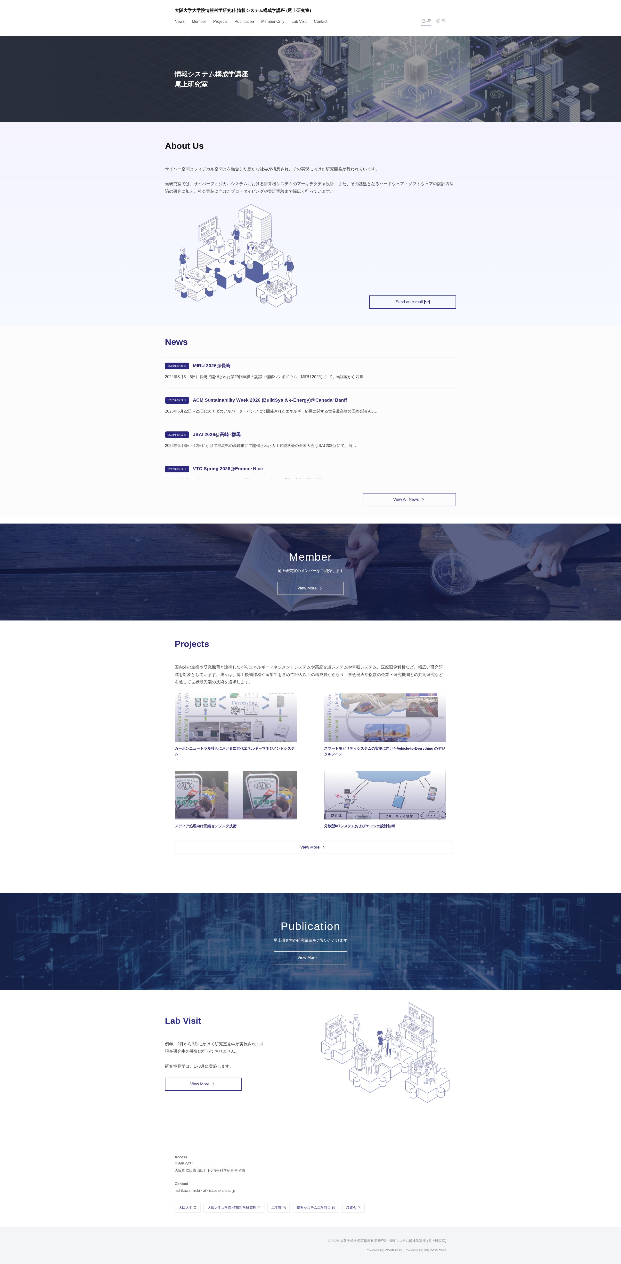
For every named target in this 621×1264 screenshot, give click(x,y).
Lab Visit (299, 21)
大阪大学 (185, 1207)
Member (199, 21)
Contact (320, 21)
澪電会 (351, 1207)
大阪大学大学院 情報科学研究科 (232, 1207)
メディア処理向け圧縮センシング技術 (206, 826)
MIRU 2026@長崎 (211, 365)
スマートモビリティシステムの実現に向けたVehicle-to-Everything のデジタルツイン (384, 751)
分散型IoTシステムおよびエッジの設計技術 (359, 826)
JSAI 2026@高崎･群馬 (217, 434)
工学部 (276, 1207)
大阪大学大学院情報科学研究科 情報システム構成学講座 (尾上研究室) (243, 10)
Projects (220, 21)
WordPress (393, 1250)
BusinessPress (435, 1250)
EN (444, 21)
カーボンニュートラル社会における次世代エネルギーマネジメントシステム (235, 751)
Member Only (272, 21)
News (180, 21)
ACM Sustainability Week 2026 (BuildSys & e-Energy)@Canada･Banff (270, 400)
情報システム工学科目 (314, 1207)
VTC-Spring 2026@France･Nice (228, 468)
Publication (244, 21)
